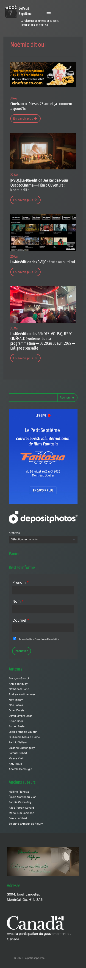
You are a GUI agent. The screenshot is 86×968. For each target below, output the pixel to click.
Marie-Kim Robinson (21, 813)
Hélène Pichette (19, 791)
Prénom (20, 582)
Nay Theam (16, 699)
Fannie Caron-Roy (20, 802)
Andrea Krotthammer (22, 694)
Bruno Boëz (16, 721)
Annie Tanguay (18, 683)
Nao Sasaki (16, 705)
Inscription (21, 650)
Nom (18, 601)
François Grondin (20, 678)
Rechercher (67, 397)
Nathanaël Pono (19, 689)
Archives (14, 533)
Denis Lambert (18, 818)
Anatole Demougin (20, 769)
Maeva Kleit (16, 758)
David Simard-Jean (21, 715)
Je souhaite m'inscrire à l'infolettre (39, 639)
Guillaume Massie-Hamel (25, 737)
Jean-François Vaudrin (23, 731)
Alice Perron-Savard (21, 807)
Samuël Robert (18, 753)
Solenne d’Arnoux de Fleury (26, 823)
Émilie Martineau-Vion (22, 797)
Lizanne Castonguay (22, 747)
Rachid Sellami (18, 742)
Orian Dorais (16, 710)
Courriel (20, 620)
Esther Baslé (17, 726)
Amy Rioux (15, 763)
